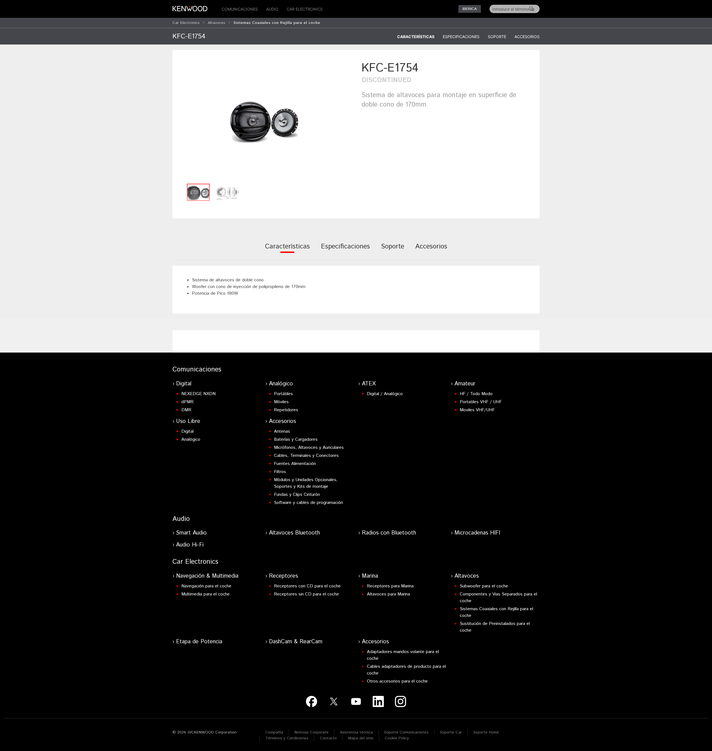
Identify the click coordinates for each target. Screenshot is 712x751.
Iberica (470, 9)
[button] (264, 120)
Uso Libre (188, 421)
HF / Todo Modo (476, 394)
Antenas (282, 431)
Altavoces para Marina (388, 594)
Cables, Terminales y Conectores (306, 455)
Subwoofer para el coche (484, 586)
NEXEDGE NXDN (198, 394)
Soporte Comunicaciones (406, 732)
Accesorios (527, 36)
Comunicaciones (240, 9)
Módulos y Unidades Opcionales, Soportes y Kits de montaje (306, 483)
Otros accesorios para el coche (397, 681)
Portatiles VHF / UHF (481, 402)
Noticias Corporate (311, 732)
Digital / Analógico (385, 394)
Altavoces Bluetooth (294, 533)
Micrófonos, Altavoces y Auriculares (309, 447)
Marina (370, 576)
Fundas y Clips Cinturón (297, 494)
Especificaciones (461, 36)
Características (415, 36)
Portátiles (283, 394)
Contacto (328, 738)
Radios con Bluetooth (389, 533)
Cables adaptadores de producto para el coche (406, 669)
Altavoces (216, 23)
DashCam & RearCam (295, 642)
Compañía (274, 732)
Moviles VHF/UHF (477, 410)
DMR (186, 410)
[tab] (287, 250)
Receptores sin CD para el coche (306, 594)
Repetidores (286, 410)
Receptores (283, 576)
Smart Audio (191, 533)
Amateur (464, 384)
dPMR (187, 402)
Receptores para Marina (390, 586)
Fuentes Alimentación (295, 464)
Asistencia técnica (356, 732)
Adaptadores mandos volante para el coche (403, 655)
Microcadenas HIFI (477, 533)
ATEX (369, 384)
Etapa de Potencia (199, 642)
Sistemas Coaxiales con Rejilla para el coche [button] (276, 23)
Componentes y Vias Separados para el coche (498, 597)
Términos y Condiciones (286, 738)
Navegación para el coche (206, 586)
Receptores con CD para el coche (307, 586)
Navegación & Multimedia (207, 576)
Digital (183, 384)
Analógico (281, 384)
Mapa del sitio (361, 738)
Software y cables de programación (308, 502)
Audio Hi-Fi (190, 545)
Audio (272, 9)
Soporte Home (486, 732)
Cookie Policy (397, 738)
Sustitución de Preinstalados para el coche (495, 627)
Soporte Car (451, 732)
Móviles (281, 402)
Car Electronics (305, 9)
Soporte (497, 36)
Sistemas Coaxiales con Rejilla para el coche (496, 612)
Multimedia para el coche (205, 594)
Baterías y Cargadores (296, 439)
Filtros (280, 472)
